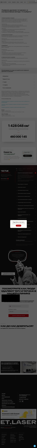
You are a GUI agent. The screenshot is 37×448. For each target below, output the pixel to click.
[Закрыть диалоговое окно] (36, 1)
